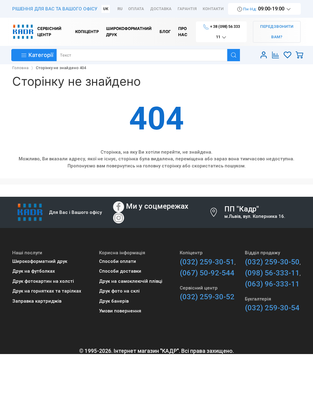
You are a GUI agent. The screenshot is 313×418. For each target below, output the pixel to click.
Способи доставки (120, 271)
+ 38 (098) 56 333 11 (224, 31)
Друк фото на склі (119, 291)
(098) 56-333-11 (272, 273)
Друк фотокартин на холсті (43, 281)
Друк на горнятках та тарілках (46, 291)
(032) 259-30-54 (272, 308)
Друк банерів (114, 301)
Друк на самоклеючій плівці (130, 281)
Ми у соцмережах (157, 206)
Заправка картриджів (36, 301)
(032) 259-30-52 (207, 297)
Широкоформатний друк (39, 261)
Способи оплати (117, 261)
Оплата (136, 8)
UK (105, 8)
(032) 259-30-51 (207, 262)
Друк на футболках (33, 271)
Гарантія (187, 8)
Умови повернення (120, 311)
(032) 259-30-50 (272, 262)
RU (120, 8)
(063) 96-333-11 (272, 284)
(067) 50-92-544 (207, 273)
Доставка (160, 8)
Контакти (213, 8)
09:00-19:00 (263, 9)
